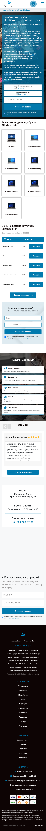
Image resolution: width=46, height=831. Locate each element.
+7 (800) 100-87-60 (23, 522)
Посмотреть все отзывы (23, 472)
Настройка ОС (7, 265)
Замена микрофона (9, 275)
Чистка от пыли (8, 246)
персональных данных (21, 114)
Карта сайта (39, 825)
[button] (5, 426)
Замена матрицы (8, 284)
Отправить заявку (23, 107)
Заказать (36, 246)
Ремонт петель (8, 256)
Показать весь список (23, 295)
